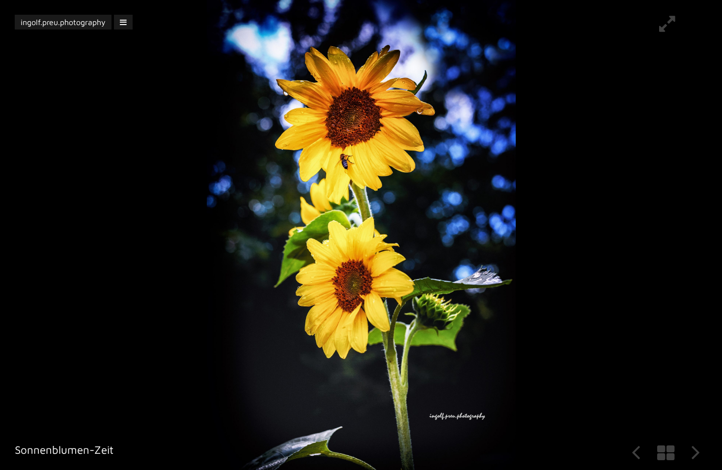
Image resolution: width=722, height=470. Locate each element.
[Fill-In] (667, 27)
